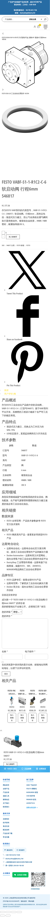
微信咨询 (9, 850)
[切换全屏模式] (8, 912)
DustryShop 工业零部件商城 (19, 562)
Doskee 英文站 (13, 586)
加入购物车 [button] (12, 718)
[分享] (13, 912)
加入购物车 (13, 237)
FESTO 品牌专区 (14, 579)
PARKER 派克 (31, 799)
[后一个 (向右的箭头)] (8, 915)
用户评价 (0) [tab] (10, 393)
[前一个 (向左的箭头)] (2, 915)
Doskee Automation (15, 555)
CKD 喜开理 (30, 796)
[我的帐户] (34, 26)
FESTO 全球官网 (14, 520)
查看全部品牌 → (32, 807)
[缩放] (2, 912)
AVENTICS (30, 803)
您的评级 (7, 611)
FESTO (18, 245)
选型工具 (6, 796)
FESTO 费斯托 (31, 789)
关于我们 (6, 803)
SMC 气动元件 (31, 785)
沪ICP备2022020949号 (11, 901)
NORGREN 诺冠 (32, 792)
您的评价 (7, 616)
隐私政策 (24, 901)
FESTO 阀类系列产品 (16, 534)
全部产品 (6, 789)
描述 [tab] (6, 390)
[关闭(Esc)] (19, 912)
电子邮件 (30, 651)
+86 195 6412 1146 (12, 855)
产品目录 (6, 792)
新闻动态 (6, 799)
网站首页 (6, 785)
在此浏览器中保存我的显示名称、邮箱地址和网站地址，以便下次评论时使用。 (25, 666)
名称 (5, 651)
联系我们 (6, 807)
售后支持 (6, 826)
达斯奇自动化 (13, 548)
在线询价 (6, 819)
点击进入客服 (22, 875)
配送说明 (6, 830)
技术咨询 (6, 822)
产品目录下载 (7, 833)
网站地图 (31, 901)
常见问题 (6, 837)
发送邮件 (22, 850)
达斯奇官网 (12, 583)
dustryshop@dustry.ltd (14, 859)
